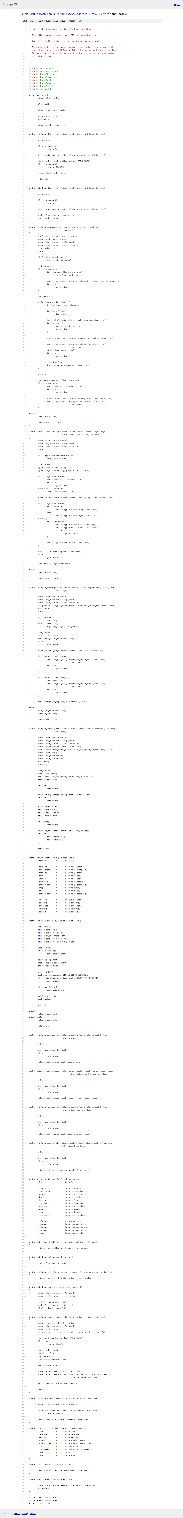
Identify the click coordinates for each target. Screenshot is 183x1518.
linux (33, 14)
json (178, 1513)
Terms (33, 1513)
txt (171, 1513)
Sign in (177, 4)
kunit (24, 14)
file (80, 21)
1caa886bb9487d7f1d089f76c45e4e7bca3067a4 (67, 14)
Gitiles (17, 1513)
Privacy (25, 1513)
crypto (105, 14)
